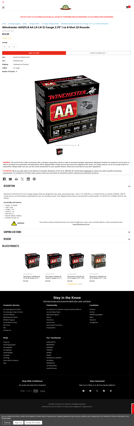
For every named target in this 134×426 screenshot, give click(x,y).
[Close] (107, 194)
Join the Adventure (88, 231)
